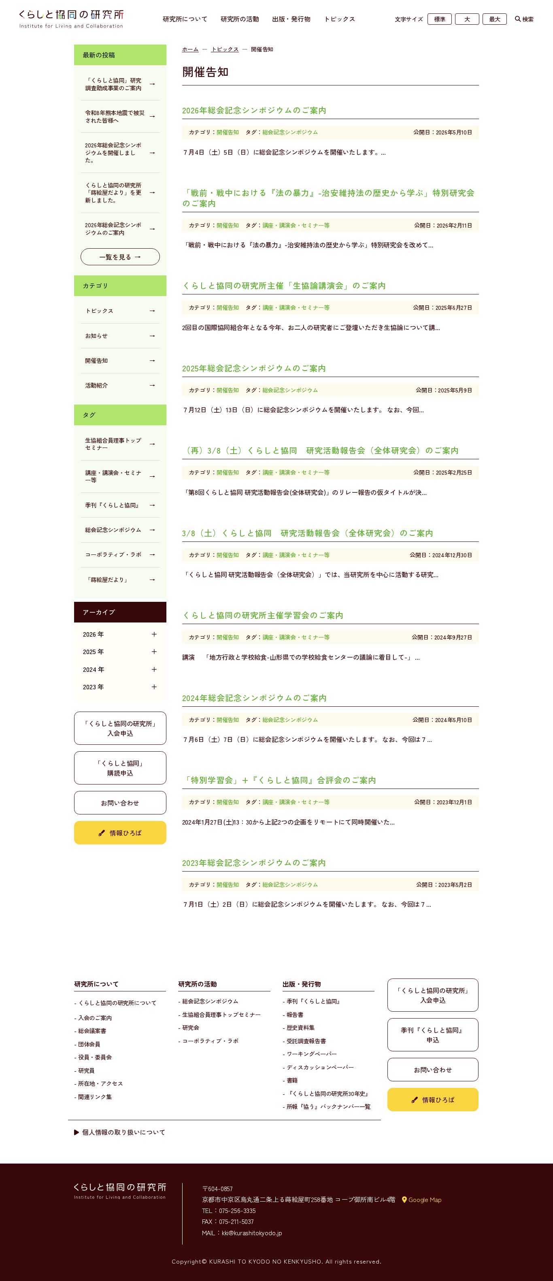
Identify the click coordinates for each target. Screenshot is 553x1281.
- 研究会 (188, 1027)
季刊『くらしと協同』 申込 (433, 1034)
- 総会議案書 (90, 1030)
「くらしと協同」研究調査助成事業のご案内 (120, 84)
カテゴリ (95, 285)
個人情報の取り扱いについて (124, 1132)
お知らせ (120, 335)
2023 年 (120, 686)
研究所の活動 (240, 18)
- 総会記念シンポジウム (208, 1001)
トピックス (339, 18)
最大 (494, 19)
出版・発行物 (291, 18)
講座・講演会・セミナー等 (120, 476)
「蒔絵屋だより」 (120, 579)
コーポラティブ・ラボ (120, 554)
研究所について (185, 18)
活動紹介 (120, 385)
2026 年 (120, 634)
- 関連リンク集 (93, 1096)
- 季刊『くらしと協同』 (312, 1001)
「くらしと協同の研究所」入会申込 (120, 728)
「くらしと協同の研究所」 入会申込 (432, 995)
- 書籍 (290, 1080)
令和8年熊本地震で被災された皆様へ (120, 116)
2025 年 (120, 651)
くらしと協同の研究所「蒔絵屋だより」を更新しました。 (120, 192)
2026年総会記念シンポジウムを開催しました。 (120, 152)
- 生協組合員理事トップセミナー (219, 1014)
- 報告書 (293, 1014)
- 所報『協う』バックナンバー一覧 (326, 1106)
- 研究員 (84, 1070)
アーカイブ (99, 612)
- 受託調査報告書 (304, 1040)
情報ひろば (125, 833)
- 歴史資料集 (299, 1027)
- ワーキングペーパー (310, 1053)
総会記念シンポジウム (120, 529)
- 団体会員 (87, 1044)
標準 (439, 19)
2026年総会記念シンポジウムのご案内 (120, 228)
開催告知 (120, 360)
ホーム (190, 49)
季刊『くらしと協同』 (120, 505)
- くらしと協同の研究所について (115, 1002)
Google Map (424, 1199)
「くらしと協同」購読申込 (120, 768)
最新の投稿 (99, 55)
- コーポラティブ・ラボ (208, 1040)
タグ (89, 415)
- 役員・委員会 (93, 1057)
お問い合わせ (120, 803)
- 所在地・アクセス (98, 1083)
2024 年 (120, 669)
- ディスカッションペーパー (318, 1067)
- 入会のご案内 (93, 1017)
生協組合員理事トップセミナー (120, 444)
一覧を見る (120, 257)
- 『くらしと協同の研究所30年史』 (327, 1093)
